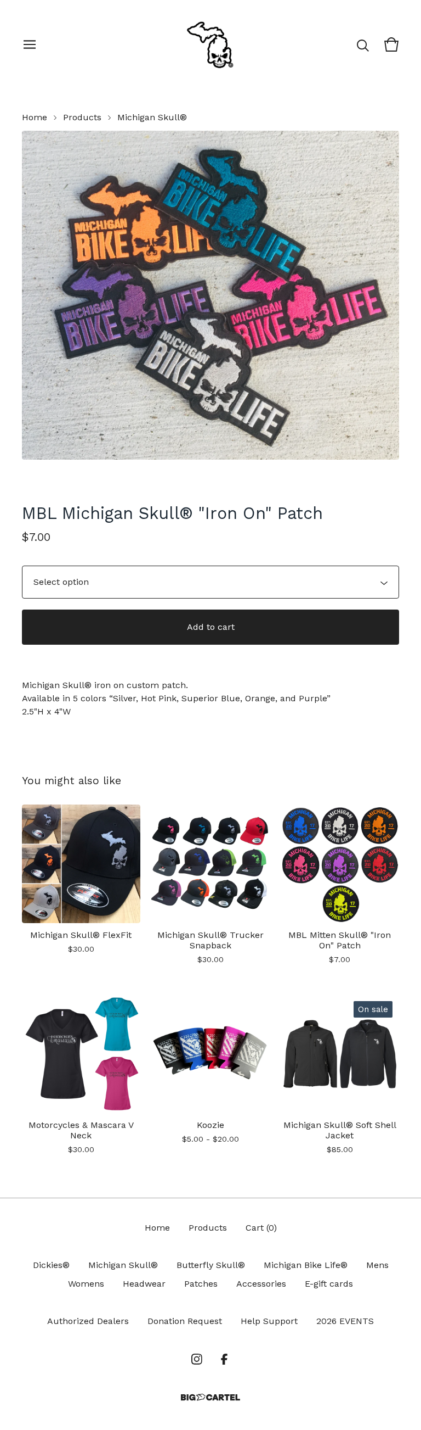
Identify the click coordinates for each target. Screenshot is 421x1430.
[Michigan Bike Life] (210, 44)
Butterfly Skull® (211, 1265)
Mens (377, 1265)
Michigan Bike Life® (306, 1265)
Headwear (144, 1283)
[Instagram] (197, 1359)
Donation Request (184, 1321)
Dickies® (51, 1265)
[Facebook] (224, 1359)
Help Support (269, 1321)
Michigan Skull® (152, 117)
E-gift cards (329, 1283)
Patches (201, 1283)
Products (82, 117)
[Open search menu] (363, 44)
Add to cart (211, 627)
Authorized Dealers (88, 1321)
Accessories (261, 1283)
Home (34, 117)
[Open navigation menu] (29, 44)
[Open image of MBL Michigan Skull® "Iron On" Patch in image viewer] (210, 295)
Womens (86, 1283)
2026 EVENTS (345, 1321)
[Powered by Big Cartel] (210, 1397)
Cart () (261, 1227)
